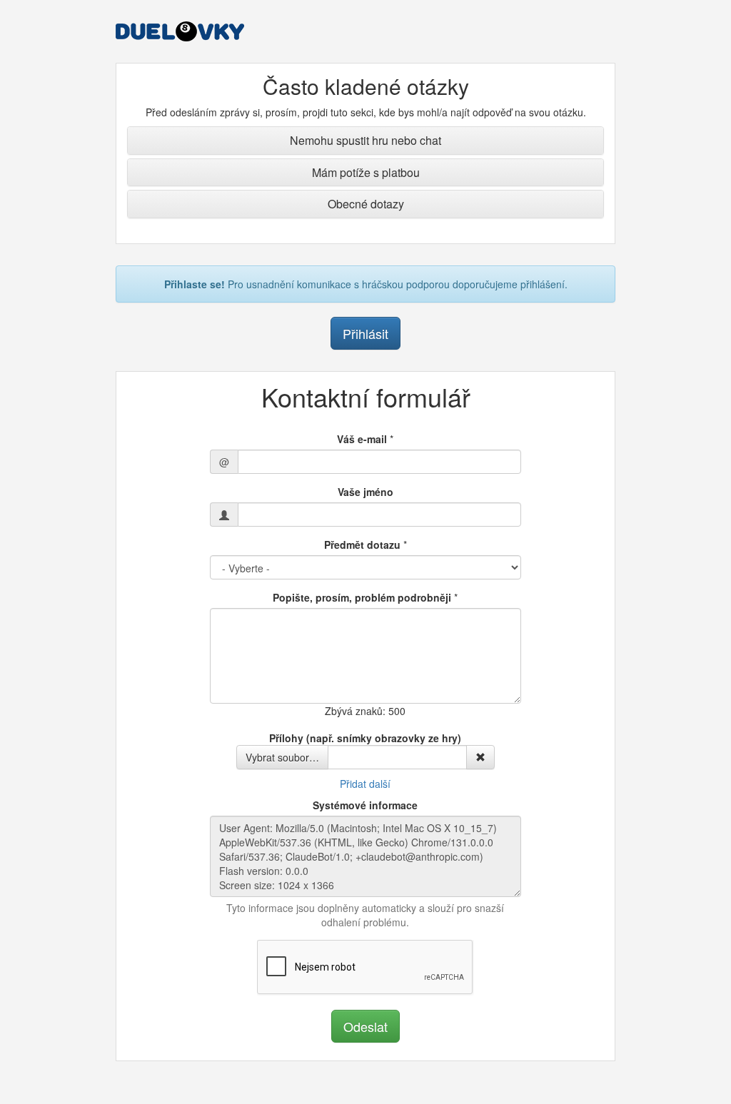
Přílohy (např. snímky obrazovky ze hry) (365, 738)
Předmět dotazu (362, 544)
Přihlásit (365, 333)
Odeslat (365, 1026)
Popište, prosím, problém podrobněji (362, 597)
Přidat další (365, 783)
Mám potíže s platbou (366, 172)
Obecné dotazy (366, 204)
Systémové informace (365, 805)
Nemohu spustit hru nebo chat (365, 140)
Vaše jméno (365, 492)
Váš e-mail (362, 439)
